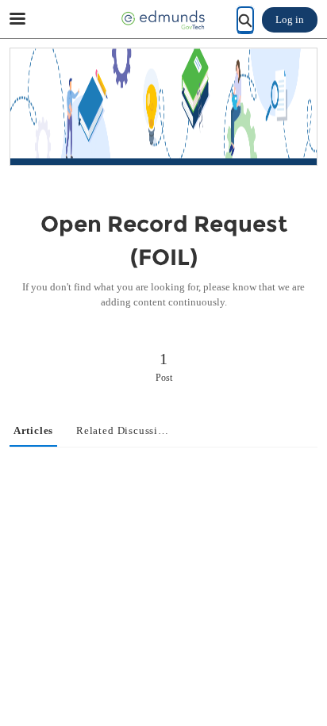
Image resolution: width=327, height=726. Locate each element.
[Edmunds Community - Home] (163, 20)
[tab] (33, 432)
